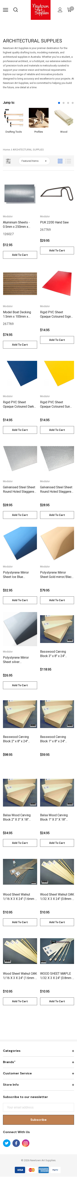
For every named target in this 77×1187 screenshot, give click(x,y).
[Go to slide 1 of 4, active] (59, 103)
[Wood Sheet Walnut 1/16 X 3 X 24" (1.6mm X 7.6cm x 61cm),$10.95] (20, 872)
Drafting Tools (14, 131)
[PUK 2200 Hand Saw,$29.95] (57, 194)
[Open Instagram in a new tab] (25, 1143)
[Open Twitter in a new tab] (6, 1143)
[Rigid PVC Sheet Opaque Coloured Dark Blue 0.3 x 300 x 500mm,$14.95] (20, 373)
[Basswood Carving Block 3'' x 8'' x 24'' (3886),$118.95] (57, 629)
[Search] (15, 10)
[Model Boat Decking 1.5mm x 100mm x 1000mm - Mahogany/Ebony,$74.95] (20, 284)
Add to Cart (20, 255)
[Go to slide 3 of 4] (68, 103)
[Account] (59, 10)
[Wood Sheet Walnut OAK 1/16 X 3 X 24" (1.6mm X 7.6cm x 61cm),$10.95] (20, 951)
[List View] (68, 161)
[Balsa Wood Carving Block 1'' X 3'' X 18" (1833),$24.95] (57, 793)
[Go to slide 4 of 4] (73, 103)
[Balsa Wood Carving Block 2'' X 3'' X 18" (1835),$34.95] (20, 793)
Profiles (38, 131)
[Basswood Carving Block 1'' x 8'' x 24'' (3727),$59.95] (57, 714)
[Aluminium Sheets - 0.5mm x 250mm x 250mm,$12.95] (20, 194)
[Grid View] (60, 161)
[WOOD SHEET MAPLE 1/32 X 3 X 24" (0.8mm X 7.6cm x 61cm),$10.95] (57, 951)
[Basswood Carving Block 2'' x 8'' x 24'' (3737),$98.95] (20, 714)
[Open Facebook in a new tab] (16, 1143)
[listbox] (34, 161)
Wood (63, 131)
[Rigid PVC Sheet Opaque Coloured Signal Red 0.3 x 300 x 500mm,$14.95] (57, 284)
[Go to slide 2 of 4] (64, 103)
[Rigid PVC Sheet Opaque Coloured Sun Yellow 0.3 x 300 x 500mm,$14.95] (57, 373)
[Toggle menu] (5, 10)
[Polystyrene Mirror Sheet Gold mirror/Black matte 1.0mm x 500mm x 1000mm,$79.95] (57, 544)
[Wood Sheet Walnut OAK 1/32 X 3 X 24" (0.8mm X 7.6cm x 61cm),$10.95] (57, 872)
